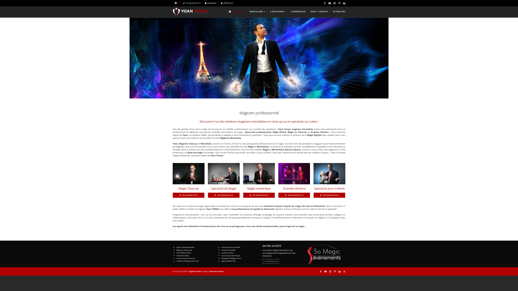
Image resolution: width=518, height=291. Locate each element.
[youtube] (330, 3)
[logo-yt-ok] (191, 8)
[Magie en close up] (189, 164)
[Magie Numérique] (259, 164)
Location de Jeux (227, 253)
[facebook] (325, 3)
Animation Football (228, 250)
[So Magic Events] (324, 245)
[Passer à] (176, 3)
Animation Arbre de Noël (230, 247)
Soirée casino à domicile (186, 258)
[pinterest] (339, 3)
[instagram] (334, 3)
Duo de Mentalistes (184, 253)
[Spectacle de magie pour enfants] (329, 164)
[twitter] (344, 272)
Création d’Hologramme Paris (188, 261)
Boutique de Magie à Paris (231, 258)
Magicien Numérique (184, 250)
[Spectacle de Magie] (224, 164)
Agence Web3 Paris (228, 261)
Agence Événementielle (185, 247)
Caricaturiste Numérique (230, 255)
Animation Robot (183, 255)
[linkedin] (344, 3)
